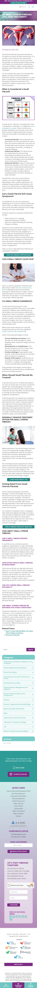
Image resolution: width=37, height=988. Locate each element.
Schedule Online (20, 774)
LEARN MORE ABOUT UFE (18, 480)
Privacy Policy (15, 934)
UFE (5, 727)
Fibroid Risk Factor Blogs (12, 683)
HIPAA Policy (23, 934)
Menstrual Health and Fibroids (14, 709)
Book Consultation (18, 3)
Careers (18, 816)
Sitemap (9, 934)
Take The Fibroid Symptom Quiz (18, 255)
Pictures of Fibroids (12, 635)
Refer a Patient (18, 814)
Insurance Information (18, 796)
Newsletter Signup (19, 851)
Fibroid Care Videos (10, 672)
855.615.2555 (19, 768)
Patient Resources (18, 801)
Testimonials (18, 809)
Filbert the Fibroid (18, 811)
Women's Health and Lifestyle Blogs (16, 731)
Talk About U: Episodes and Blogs (15, 722)
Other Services (18, 804)
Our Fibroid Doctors (18, 794)
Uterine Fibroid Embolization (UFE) (18, 791)
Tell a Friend (18, 806)
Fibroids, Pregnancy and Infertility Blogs (17, 704)
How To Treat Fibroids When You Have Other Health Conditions (19, 632)
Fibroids (6, 700)
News (5, 713)
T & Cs (28, 934)
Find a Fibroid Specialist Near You (18, 527)
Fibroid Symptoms (18, 799)
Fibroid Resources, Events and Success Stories (17, 677)
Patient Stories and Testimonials (15, 718)
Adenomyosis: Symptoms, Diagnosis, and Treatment (18, 662)
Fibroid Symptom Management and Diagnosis (16, 688)
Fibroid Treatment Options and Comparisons (14, 694)
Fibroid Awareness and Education (15, 668)
